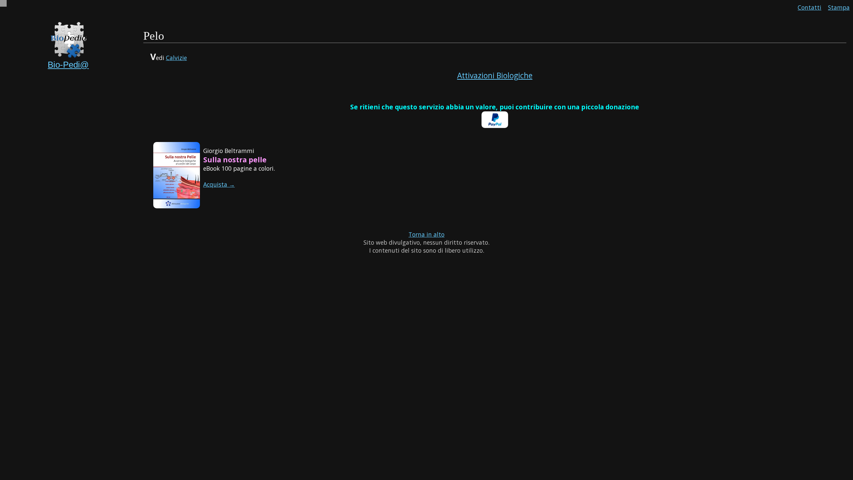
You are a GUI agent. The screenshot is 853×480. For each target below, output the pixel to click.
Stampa (839, 7)
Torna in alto (426, 234)
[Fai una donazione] (494, 126)
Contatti (809, 7)
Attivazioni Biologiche (494, 75)
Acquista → (219, 184)
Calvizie (176, 58)
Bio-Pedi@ (68, 65)
